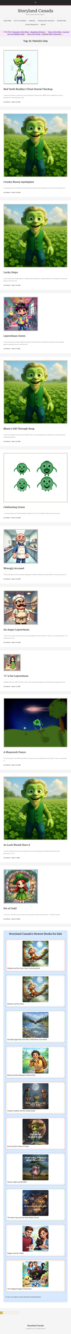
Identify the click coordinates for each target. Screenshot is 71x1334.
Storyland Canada (35, 11)
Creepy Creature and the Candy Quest (21, 1111)
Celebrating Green (14, 507)
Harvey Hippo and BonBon (17, 1182)
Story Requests (31, 24)
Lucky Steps (10, 272)
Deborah (7, 102)
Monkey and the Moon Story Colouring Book (23, 968)
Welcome (7, 21)
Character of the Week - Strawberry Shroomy (28, 32)
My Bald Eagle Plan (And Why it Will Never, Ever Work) (27, 1039)
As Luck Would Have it (16, 845)
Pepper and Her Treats (15, 1253)
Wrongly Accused (13, 568)
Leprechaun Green (14, 336)
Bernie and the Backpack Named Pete (21, 1075)
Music (43, 24)
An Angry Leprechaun (16, 629)
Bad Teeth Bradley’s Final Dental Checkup (28, 89)
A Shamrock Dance (14, 752)
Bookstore (61, 21)
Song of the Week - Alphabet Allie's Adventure (44, 34)
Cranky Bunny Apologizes (18, 182)
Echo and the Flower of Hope (18, 1146)
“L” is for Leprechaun (15, 676)
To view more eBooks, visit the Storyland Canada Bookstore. (23, 1297)
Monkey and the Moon (15, 1004)
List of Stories (20, 21)
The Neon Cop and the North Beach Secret (23, 1217)
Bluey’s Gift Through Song (18, 428)
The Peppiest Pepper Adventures (19, 1289)
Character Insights (46, 21)
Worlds (32, 21)
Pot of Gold (10, 908)
